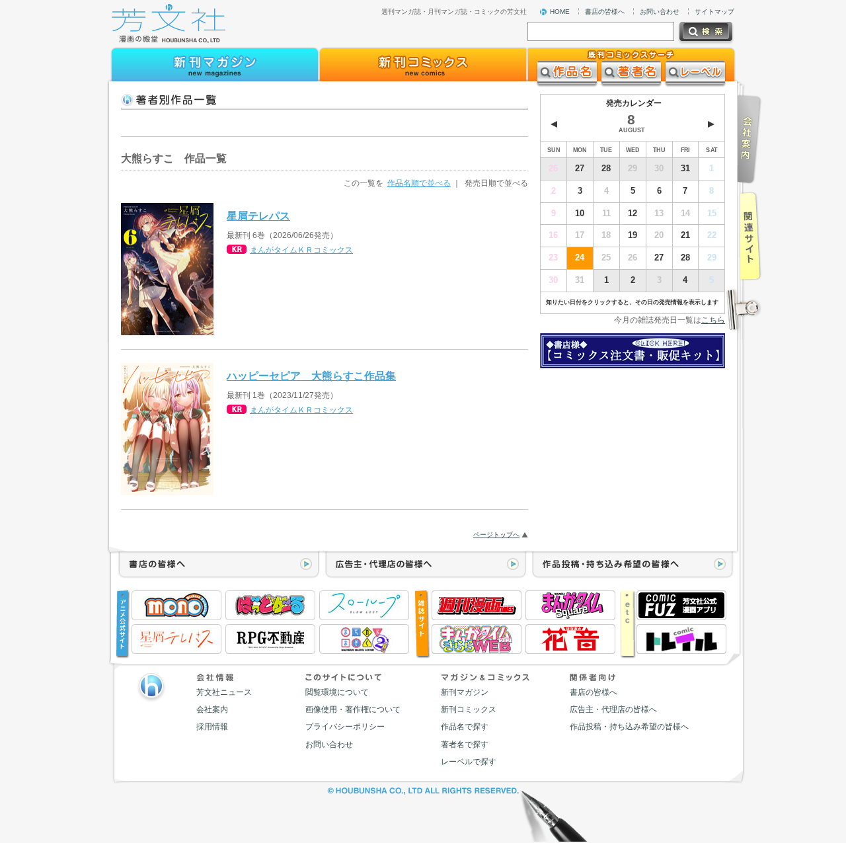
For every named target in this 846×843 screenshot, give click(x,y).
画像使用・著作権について (353, 709)
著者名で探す (464, 744)
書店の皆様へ (605, 11)
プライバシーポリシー (345, 726)
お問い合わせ (659, 11)
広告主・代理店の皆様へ (613, 709)
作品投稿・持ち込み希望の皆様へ (629, 726)
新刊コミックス (468, 709)
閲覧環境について (337, 692)
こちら (713, 320)
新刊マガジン (464, 692)
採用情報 (212, 726)
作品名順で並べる (419, 183)
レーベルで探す (468, 761)
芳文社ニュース (224, 692)
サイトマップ (714, 11)
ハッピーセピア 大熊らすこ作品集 (311, 375)
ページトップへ (496, 534)
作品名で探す (464, 726)
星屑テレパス (258, 215)
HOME (560, 11)
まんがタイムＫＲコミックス (301, 250)
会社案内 (212, 709)
